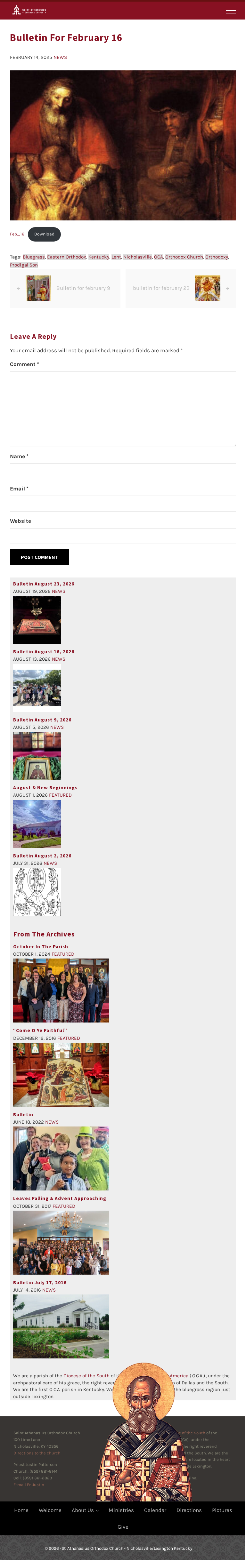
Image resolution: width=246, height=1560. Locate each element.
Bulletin (23, 1114)
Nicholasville (137, 257)
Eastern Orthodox (66, 257)
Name (19, 456)
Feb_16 (17, 233)
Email (19, 488)
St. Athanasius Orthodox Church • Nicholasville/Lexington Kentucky (127, 1548)
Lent (116, 257)
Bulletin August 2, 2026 (42, 856)
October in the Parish (40, 946)
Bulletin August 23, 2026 (43, 584)
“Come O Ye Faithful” (40, 1030)
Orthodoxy (216, 257)
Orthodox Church (184, 257)
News (60, 57)
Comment (24, 364)
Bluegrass (34, 257)
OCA (158, 257)
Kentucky (98, 257)
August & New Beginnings (45, 787)
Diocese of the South (86, 1376)
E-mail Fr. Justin (28, 1484)
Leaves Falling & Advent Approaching (59, 1198)
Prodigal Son (24, 265)
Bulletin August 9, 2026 (42, 720)
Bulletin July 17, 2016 (40, 1282)
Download (44, 233)
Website (20, 521)
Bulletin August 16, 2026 (43, 652)
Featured (60, 795)
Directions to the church (37, 1453)
